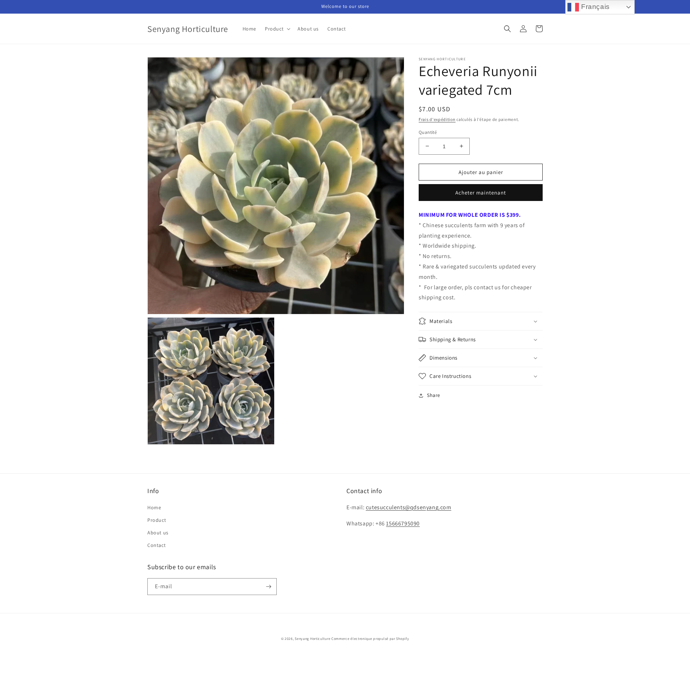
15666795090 (403, 523)
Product (156, 520)
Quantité (428, 132)
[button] (277, 28)
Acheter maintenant (480, 192)
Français (594, 6)
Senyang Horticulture (312, 638)
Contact (156, 545)
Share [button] (433, 395)
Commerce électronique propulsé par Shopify (370, 638)
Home (154, 507)
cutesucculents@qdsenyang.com (408, 507)
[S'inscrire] (268, 586)
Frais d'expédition (437, 119)
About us (158, 532)
